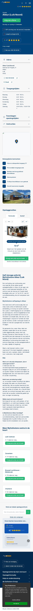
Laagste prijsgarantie (12, 34)
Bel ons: (12, 50)
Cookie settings (16, 599)
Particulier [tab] (11, 216)
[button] (16, 141)
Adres (8, 60)
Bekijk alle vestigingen (16, 517)
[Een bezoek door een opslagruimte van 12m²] (25, 228)
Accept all (16, 603)
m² (26, 221)
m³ (23, 221)
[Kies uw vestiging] (26, 3)
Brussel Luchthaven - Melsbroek (12, 471)
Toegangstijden (12, 89)
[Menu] (30, 3)
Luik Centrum (10, 437)
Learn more (7, 596)
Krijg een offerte (10, 20)
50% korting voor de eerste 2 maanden (18, 29)
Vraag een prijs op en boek (15, 258)
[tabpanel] (16, 243)
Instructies (10, 124)
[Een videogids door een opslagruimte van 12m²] (21, 228)
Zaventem (8, 453)
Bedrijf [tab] (22, 216)
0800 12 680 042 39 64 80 (14, 566)
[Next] (12, 221)
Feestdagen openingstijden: (12, 117)
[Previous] (6, 221)
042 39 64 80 (10, 78)
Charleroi (8, 489)
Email (7, 82)
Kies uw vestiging (11, 561)
